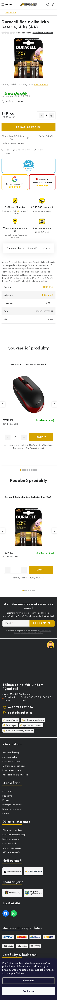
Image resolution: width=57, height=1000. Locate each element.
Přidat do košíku (28, 127)
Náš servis (7, 795)
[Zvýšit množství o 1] (51, 115)
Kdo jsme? (7, 791)
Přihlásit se (42, 623)
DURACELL (50, 136)
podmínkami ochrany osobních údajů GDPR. (32, 631)
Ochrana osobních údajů (14, 834)
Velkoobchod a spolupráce (15, 774)
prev (2, 404)
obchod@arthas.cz (20, 713)
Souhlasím (28, 991)
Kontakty (6, 800)
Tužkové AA (47, 295)
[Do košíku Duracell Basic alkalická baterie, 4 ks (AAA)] (41, 570)
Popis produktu (14, 248)
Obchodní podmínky (12, 830)
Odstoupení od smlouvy (13, 765)
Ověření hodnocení (11, 847)
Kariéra (5, 813)
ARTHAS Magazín (11, 852)
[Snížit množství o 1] (41, 115)
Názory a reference (11, 809)
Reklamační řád (9, 843)
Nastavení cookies (10, 839)
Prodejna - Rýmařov (11, 804)
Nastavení (28, 980)
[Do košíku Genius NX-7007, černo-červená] (41, 437)
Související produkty (37, 248)
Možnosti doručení (14, 101)
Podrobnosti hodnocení (43, 32)
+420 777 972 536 (20, 707)
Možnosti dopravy (10, 752)
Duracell (13, 262)
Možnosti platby (9, 757)
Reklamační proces (11, 761)
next (54, 404)
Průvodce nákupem (11, 770)
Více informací (41, 84)
